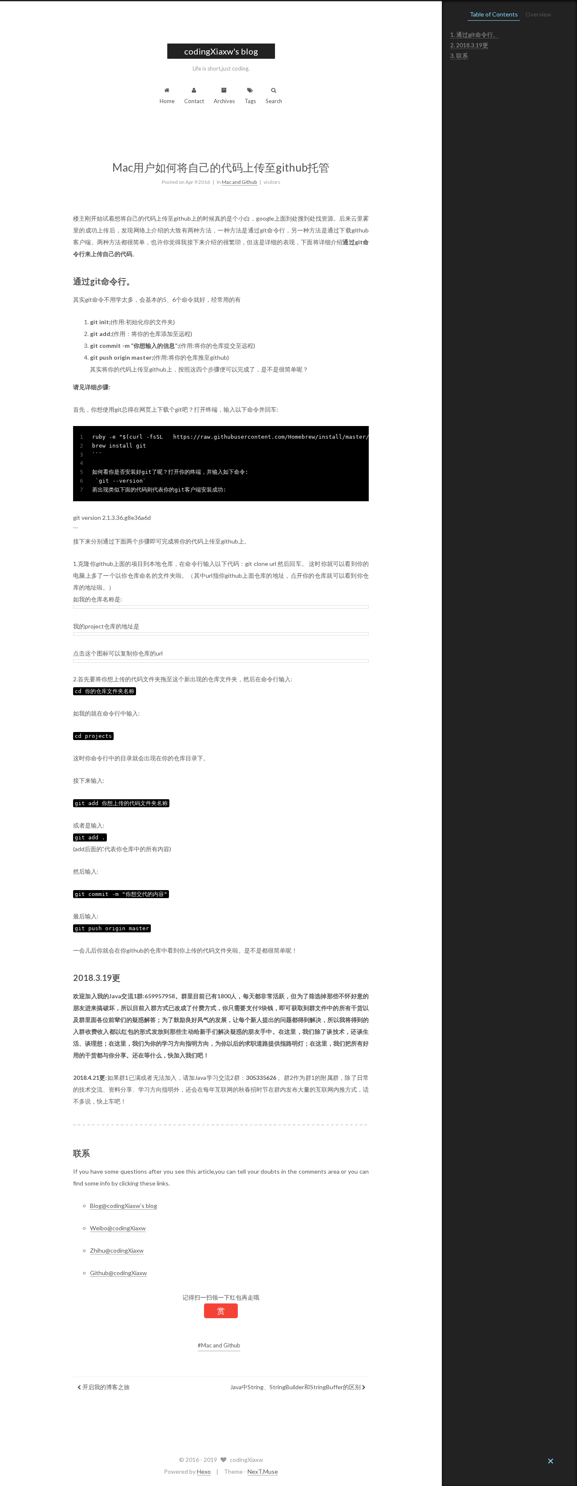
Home (167, 101)
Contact (194, 101)
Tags (250, 101)
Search (274, 101)
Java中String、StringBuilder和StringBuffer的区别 (296, 1386)
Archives (224, 101)
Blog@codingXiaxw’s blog (123, 1205)
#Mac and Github (219, 1345)
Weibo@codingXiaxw (118, 1228)
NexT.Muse (263, 1471)
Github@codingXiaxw (118, 1272)
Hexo (204, 1471)
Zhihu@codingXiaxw (117, 1250)
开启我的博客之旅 (105, 1386)
